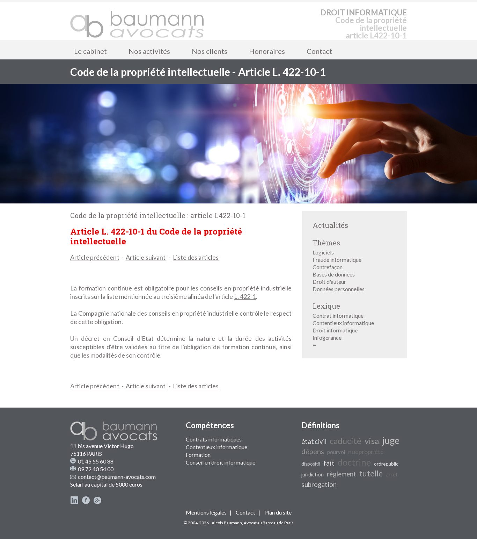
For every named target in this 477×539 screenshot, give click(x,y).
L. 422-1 (245, 296)
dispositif (310, 464)
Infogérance (327, 337)
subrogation (319, 484)
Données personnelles (339, 289)
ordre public (386, 464)
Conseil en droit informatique (220, 462)
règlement (341, 474)
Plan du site (278, 512)
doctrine (354, 462)
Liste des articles (196, 257)
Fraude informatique (337, 259)
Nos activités (149, 51)
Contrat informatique (338, 315)
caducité (345, 441)
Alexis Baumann (227, 522)
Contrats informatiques (214, 439)
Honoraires (267, 51)
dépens (312, 451)
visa (372, 441)
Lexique (326, 305)
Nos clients (209, 51)
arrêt (392, 474)
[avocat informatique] (238, 201)
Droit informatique (335, 330)
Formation (198, 454)
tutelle (371, 473)
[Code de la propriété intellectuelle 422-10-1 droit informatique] (137, 20)
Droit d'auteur (329, 281)
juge (390, 440)
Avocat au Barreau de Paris (269, 522)
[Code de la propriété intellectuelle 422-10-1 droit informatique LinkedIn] (74, 502)
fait (329, 463)
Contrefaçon (328, 267)
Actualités (330, 225)
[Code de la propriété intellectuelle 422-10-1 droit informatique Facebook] (86, 502)
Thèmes (326, 242)
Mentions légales (206, 512)
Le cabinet (90, 51)
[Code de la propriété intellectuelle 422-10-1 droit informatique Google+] (97, 502)
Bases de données (334, 274)
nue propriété (365, 451)
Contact (319, 51)
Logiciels (323, 252)
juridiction (312, 474)
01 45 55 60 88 (95, 461)
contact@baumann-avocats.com (117, 476)
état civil (313, 441)
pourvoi (336, 452)
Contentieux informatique (343, 322)
